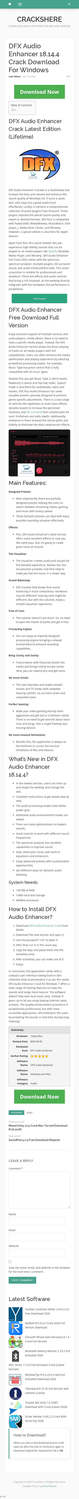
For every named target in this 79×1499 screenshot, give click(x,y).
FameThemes (50, 1486)
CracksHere (39, 19)
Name (12, 1214)
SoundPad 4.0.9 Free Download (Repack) (34, 1139)
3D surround (34, 412)
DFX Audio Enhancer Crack (45, 925)
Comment (16, 1168)
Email (12, 1230)
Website (14, 1246)
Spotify (52, 251)
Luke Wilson (15, 76)
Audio (30, 1112)
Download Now (39, 91)
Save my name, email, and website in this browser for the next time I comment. (39, 1270)
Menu (18, 4)
